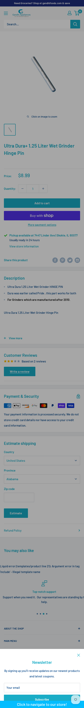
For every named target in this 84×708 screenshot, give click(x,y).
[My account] (69, 13)
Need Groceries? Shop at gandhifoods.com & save (42, 3)
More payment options (42, 224)
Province (9, 470)
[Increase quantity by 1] (43, 188)
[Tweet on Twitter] (70, 260)
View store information (24, 246)
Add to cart (42, 203)
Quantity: (10, 188)
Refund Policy (12, 530)
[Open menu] (6, 13)
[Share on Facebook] (55, 260)
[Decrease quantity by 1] (22, 188)
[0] (76, 13)
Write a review (19, 371)
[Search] (75, 24)
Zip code (9, 489)
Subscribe (42, 699)
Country (9, 452)
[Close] (78, 655)
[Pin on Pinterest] (62, 260)
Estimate (16, 513)
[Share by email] (77, 260)
